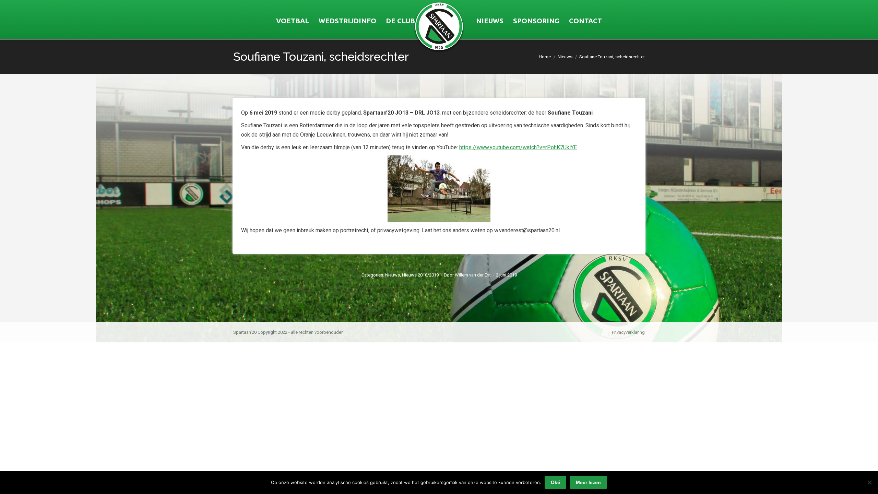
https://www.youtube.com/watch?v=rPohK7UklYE (518, 147)
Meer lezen (588, 482)
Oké (555, 482)
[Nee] (869, 482)
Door (467, 275)
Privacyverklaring (628, 332)
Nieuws (392, 275)
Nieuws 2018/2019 (420, 275)
